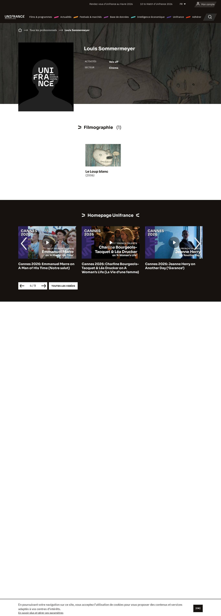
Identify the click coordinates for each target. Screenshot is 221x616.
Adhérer (196, 16)
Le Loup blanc (96, 172)
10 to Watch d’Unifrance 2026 (156, 3)
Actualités (65, 16)
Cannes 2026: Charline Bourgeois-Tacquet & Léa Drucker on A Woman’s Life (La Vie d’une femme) (110, 268)
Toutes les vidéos (63, 285)
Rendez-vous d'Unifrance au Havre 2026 (111, 3)
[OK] (198, 608)
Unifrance (178, 16)
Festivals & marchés (91, 16)
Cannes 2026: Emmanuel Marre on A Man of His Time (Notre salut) (46, 266)
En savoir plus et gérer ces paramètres (40, 612)
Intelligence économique (151, 16)
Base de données (119, 16)
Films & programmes (40, 16)
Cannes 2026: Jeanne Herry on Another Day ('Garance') (170, 266)
